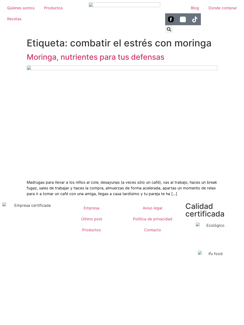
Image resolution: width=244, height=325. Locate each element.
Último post (91, 219)
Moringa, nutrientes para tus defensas (95, 57)
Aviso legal (152, 208)
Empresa (91, 208)
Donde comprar (222, 7)
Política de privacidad (152, 219)
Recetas (14, 18)
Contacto (152, 229)
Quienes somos (21, 7)
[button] (169, 29)
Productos (53, 7)
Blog (195, 7)
